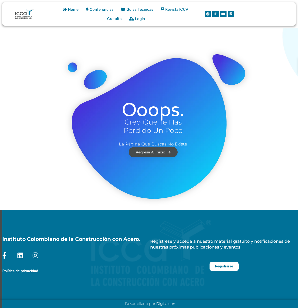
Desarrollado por (150, 303)
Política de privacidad (20, 271)
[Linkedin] (231, 14)
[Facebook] (208, 14)
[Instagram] (215, 14)
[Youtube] (223, 14)
